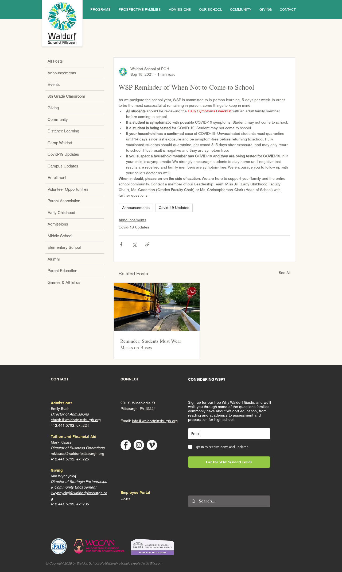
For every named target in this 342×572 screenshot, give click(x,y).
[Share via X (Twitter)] (134, 244)
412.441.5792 (62, 459)
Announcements (136, 207)
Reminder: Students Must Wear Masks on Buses (150, 344)
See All (284, 272)
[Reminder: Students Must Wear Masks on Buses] (157, 307)
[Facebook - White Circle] (126, 445)
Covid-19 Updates (174, 207)
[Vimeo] (152, 445)
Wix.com (156, 563)
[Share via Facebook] (121, 244)
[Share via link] (147, 244)
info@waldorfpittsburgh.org (155, 421)
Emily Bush (60, 408)
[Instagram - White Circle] (139, 445)
